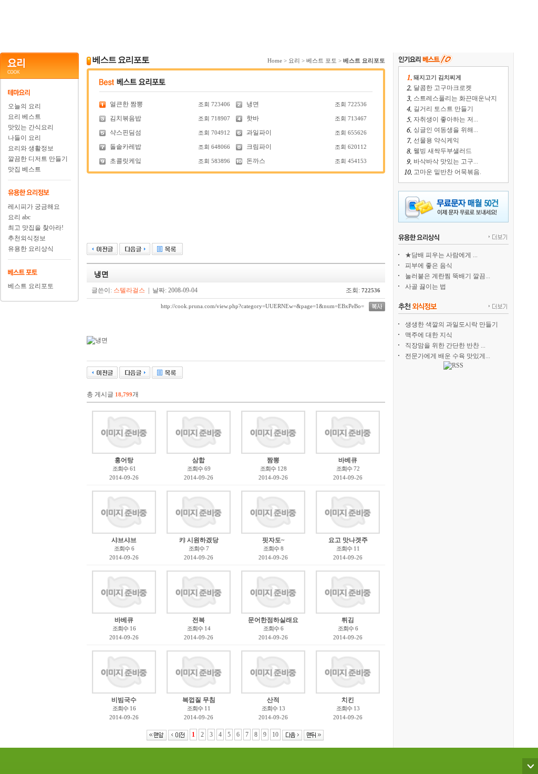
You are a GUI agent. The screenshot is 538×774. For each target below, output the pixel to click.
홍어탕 (124, 460)
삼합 (198, 460)
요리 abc (19, 217)
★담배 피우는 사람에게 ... (441, 255)
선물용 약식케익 (436, 140)
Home (274, 60)
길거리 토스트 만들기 (443, 109)
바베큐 (347, 460)
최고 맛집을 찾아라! (36, 227)
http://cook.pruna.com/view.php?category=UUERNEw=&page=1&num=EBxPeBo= (262, 306)
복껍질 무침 (198, 700)
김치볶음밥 (125, 118)
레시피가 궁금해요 (34, 206)
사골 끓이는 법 (425, 286)
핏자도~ (273, 540)
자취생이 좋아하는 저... (445, 119)
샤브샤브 (124, 540)
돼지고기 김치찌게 (437, 77)
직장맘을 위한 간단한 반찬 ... (445, 345)
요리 (294, 60)
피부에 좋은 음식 (428, 265)
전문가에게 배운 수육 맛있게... (447, 356)
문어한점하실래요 (273, 620)
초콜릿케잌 (125, 161)
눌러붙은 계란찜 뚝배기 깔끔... (447, 276)
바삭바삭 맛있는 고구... (445, 161)
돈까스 (255, 161)
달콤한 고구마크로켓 (442, 87)
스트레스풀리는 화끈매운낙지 (455, 98)
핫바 (252, 118)
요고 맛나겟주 (348, 540)
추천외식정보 (27, 238)
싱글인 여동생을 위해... (445, 130)
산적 (273, 700)
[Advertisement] (257, 23)
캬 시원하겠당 (199, 540)
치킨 (348, 700)
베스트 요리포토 (31, 286)
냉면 (252, 104)
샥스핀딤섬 (125, 132)
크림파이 (259, 146)
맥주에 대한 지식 (428, 335)
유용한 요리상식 (31, 248)
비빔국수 (124, 700)
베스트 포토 (321, 60)
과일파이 (259, 132)
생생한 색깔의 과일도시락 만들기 (451, 324)
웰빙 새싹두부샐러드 (442, 151)
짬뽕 (273, 460)
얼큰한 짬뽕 (126, 104)
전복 (198, 620)
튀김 (348, 620)
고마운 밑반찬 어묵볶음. (447, 172)
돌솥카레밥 (125, 146)
